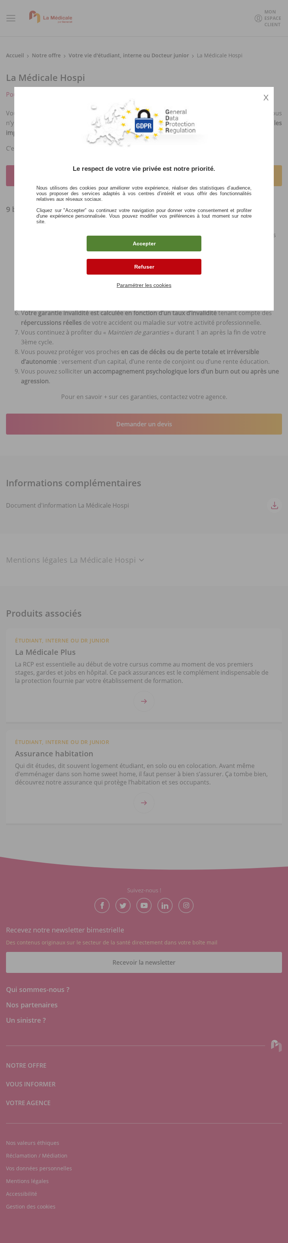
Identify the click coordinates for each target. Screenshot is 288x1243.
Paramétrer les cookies (144, 285)
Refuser (144, 267)
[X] (144, 621)
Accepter (144, 244)
